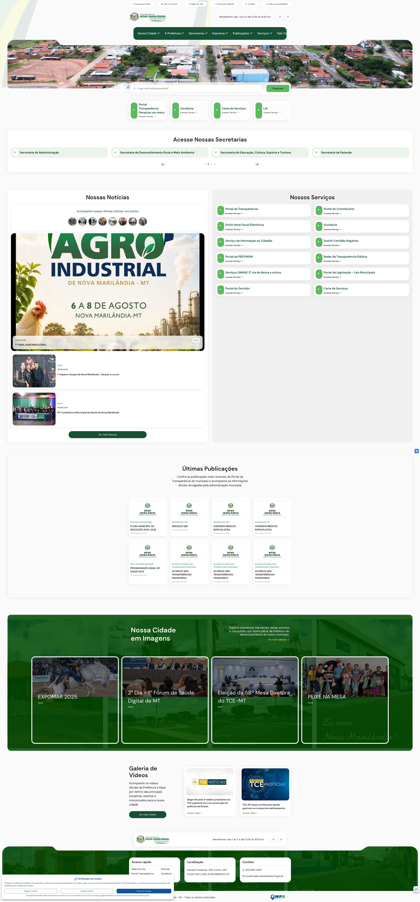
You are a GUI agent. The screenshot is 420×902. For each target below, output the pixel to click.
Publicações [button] (241, 33)
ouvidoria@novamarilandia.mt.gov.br (265, 876)
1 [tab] (205, 164)
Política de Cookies (58, 896)
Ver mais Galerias (277, 639)
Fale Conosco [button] (286, 33)
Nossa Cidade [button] (147, 33)
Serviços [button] (263, 33)
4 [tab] (215, 164)
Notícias (165, 869)
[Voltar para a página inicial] (153, 839)
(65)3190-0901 (254, 870)
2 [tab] (208, 164)
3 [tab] (212, 164)
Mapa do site (138, 869)
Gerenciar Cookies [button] (144, 891)
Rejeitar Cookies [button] (30, 891)
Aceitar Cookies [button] (87, 891)
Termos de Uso (88, 896)
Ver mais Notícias (107, 434)
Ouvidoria (166, 873)
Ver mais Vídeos (147, 814)
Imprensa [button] (218, 33)
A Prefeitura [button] (173, 33)
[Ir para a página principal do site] (147, 16)
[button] (250, 4)
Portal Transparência (142, 873)
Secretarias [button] (196, 33)
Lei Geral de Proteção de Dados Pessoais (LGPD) (131, 896)
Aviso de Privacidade (73, 896)
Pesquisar (277, 88)
